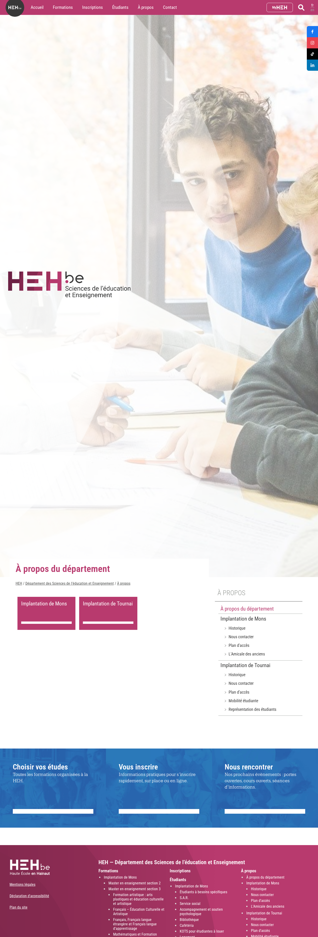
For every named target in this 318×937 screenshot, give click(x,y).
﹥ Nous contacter (238, 636)
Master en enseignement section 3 (134, 889)
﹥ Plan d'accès (236, 645)
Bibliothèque (189, 919)
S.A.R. (184, 898)
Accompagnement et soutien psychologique (201, 911)
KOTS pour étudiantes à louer (202, 931)
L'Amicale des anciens (267, 906)
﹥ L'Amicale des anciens (244, 654)
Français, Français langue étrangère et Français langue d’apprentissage (135, 924)
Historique (259, 889)
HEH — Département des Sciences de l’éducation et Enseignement (171, 862)
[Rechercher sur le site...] (301, 7)
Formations (63, 7)
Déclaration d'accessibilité (29, 896)
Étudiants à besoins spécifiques (203, 892)
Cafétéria (187, 925)
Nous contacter (262, 895)
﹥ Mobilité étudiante (240, 700)
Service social (190, 903)
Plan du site (18, 907)
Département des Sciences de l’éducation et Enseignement (69, 583)
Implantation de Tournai (245, 665)
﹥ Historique (234, 628)
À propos (146, 7)
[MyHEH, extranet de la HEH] (280, 7)
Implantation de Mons (243, 619)
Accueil (37, 7)
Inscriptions (92, 7)
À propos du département (247, 609)
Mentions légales (22, 884)
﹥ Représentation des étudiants (249, 709)
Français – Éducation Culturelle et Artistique (138, 911)
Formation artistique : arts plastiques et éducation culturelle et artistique (138, 899)
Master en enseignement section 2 (134, 883)
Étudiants (120, 7)
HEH (19, 583)
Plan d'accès (260, 900)
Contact (170, 7)
